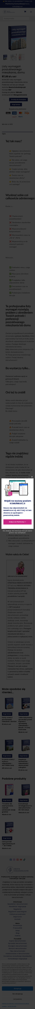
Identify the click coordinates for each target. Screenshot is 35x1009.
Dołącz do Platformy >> (17, 522)
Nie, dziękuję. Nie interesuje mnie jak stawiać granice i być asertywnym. (17, 532)
